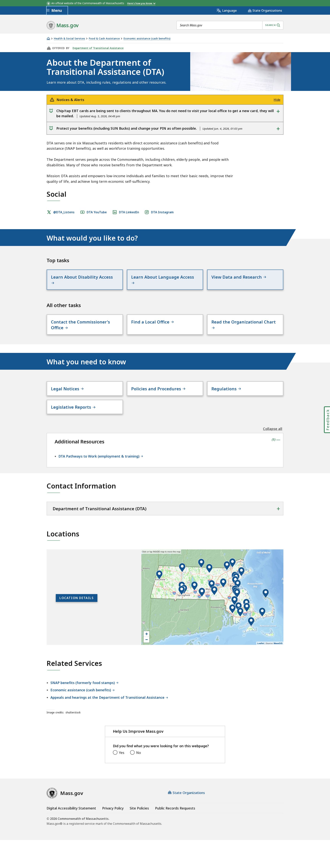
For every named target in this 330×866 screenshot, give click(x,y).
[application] (212, 597)
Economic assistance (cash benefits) (147, 38)
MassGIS (278, 643)
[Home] (48, 38)
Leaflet (260, 643)
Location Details (76, 598)
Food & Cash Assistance (104, 38)
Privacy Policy (113, 808)
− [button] (146, 639)
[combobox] (229, 25)
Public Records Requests (175, 808)
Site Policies (139, 808)
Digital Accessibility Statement (71, 808)
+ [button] (146, 634)
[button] (232, 609)
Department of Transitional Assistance (98, 48)
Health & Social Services (69, 38)
